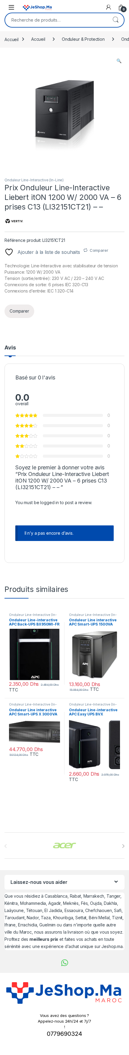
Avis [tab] (10, 348)
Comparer (99, 250)
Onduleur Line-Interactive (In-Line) (34, 180)
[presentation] (123, 846)
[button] (119, 60)
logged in (49, 502)
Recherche (115, 20)
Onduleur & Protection (83, 39)
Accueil (11, 39)
